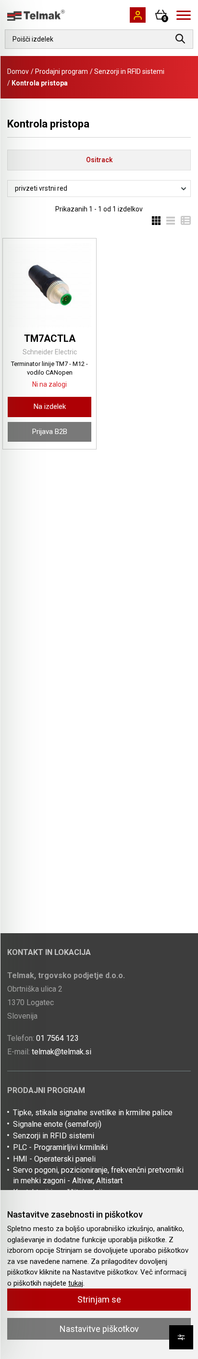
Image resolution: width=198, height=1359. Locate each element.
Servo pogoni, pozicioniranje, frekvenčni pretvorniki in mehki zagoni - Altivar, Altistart (98, 1175)
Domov (18, 71)
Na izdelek (50, 406)
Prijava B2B (49, 431)
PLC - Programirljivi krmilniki (60, 1147)
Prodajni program (61, 71)
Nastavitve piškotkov (99, 1329)
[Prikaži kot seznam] (168, 220)
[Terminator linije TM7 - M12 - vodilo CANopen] (49, 285)
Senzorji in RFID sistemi (129, 71)
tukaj (75, 1283)
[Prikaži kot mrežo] (156, 220)
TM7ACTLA (49, 338)
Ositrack (99, 160)
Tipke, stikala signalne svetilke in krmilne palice (93, 1112)
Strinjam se (99, 1299)
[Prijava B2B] (138, 15)
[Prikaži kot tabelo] (183, 220)
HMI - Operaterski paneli (54, 1158)
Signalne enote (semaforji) (57, 1124)
